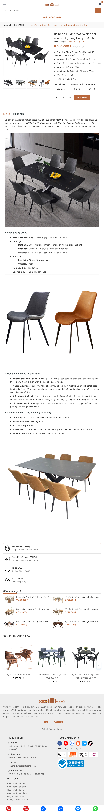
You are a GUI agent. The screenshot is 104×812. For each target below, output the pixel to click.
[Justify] (98, 10)
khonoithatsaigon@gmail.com (22, 766)
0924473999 (24, 571)
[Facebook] (78, 808)
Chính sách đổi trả (15, 790)
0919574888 (53, 722)
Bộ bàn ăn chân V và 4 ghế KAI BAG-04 (34, 621)
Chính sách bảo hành (17, 793)
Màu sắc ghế (77, 84)
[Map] (95, 808)
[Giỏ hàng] (100, 4)
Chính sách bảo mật (16, 783)
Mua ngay (82, 97)
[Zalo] (43, 808)
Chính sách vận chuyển (18, 787)
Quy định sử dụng (15, 796)
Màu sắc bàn (60, 84)
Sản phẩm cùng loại (17, 636)
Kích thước (91, 84)
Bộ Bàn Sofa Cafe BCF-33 (18, 674)
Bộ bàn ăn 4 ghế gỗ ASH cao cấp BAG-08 (35, 597)
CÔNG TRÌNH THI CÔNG (18, 800)
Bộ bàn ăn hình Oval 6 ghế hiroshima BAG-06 (36, 609)
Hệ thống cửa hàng (53, 729)
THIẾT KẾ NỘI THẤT (52, 17)
